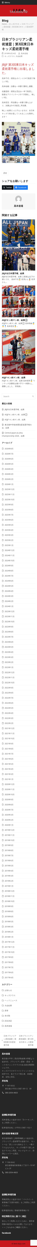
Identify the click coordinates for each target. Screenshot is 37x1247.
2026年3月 (9, 474)
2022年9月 (9, 687)
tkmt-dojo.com (19, 1243)
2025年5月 (9, 525)
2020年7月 (9, 809)
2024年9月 (9, 565)
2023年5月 (9, 647)
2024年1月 (9, 606)
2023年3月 (9, 657)
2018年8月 (9, 911)
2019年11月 (10, 835)
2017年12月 (10, 942)
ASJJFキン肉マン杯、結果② (15, 320)
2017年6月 (9, 972)
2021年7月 (9, 753)
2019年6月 (9, 860)
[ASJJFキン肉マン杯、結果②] (18, 301)
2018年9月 (9, 906)
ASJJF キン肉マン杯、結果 (13, 377)
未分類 (7, 1015)
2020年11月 (10, 789)
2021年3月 (9, 774)
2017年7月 (9, 967)
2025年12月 (10, 489)
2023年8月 (9, 631)
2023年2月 (9, 662)
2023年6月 (9, 642)
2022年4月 (9, 713)
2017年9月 (9, 957)
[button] (6, 2)
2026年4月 (9, 469)
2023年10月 (10, 621)
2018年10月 (10, 901)
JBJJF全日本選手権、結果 (13, 273)
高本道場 (24, 53)
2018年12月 (10, 891)
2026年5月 (9, 464)
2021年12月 (10, 728)
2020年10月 (10, 794)
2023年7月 (9, 636)
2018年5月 (9, 921)
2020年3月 (9, 814)
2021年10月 (10, 738)
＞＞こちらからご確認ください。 (15, 1227)
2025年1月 (9, 545)
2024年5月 (9, 586)
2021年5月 (9, 764)
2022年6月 (9, 703)
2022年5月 (9, 708)
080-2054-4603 (11, 1092)
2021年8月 (9, 748)
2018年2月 (9, 931)
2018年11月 (10, 896)
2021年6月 (9, 759)
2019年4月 (9, 870)
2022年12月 (10, 672)
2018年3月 (9, 926)
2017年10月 (10, 952)
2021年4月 (9, 769)
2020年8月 (9, 804)
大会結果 (19, 56)
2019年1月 (9, 886)
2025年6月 (9, 519)
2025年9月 (9, 504)
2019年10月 (10, 840)
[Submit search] (33, 396)
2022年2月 (9, 723)
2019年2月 (9, 881)
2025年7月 (9, 514)
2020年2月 (9, 820)
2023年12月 (10, 611)
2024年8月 (9, 570)
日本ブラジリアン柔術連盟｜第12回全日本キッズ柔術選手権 (25, 1040)
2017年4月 (9, 977)
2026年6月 (9, 458)
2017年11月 (10, 947)
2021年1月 (9, 779)
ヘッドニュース (11, 1000)
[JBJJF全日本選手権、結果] (18, 244)
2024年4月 (9, 591)
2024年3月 (9, 596)
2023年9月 (9, 626)
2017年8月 (9, 962)
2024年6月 (9, 580)
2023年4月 (9, 652)
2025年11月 (10, 494)
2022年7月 (9, 697)
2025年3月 (9, 535)
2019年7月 (9, 855)
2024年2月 (9, 601)
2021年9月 (9, 743)
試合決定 (8, 1020)
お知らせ (8, 990)
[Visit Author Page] (18, 198)
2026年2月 (9, 479)
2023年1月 (9, 667)
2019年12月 (10, 830)
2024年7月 (9, 575)
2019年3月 (9, 875)
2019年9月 (9, 845)
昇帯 (6, 1010)
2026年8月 (9, 448)
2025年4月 (9, 530)
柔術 (5, 173)
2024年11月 (10, 555)
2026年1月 (9, 484)
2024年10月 (10, 560)
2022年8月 (9, 692)
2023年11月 (10, 616)
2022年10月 (10, 682)
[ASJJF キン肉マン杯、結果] (18, 352)
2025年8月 (9, 509)
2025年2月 (9, 540)
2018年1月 (9, 937)
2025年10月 (10, 499)
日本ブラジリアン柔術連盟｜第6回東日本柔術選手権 (9, 1040)
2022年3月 (9, 718)
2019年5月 (9, 865)
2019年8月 (9, 850)
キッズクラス (9, 56)
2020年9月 (9, 799)
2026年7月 (9, 453)
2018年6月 (9, 916)
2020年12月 (10, 784)
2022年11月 (10, 677)
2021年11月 (10, 733)
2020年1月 (9, 825)
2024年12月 (10, 550)
